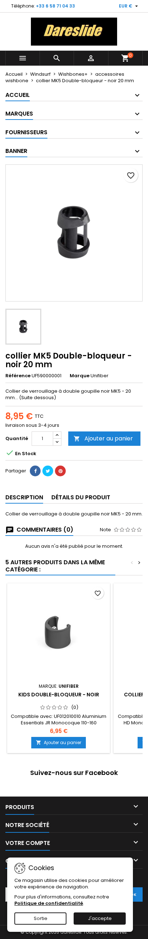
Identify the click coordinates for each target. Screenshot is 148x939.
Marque (79, 376)
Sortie (40, 918)
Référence (18, 376)
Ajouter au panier (103, 438)
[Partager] (35, 471)
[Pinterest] (60, 471)
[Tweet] (47, 471)
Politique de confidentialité (48, 903)
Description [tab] (24, 497)
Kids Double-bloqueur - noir (58, 694)
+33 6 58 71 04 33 (55, 6)
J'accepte (100, 918)
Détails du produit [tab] (80, 497)
